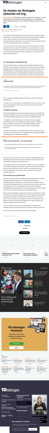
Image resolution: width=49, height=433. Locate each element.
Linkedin (17, 413)
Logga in (16, 347)
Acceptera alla (32, 429)
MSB (34, 210)
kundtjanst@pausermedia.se (7, 407)
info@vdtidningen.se (11, 408)
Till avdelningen (44, 267)
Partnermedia (10, 415)
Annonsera (3, 416)
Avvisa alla (24, 429)
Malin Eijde (3, 401)
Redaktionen (3, 415)
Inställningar (16, 429)
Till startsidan (24, 232)
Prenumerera (16, 343)
